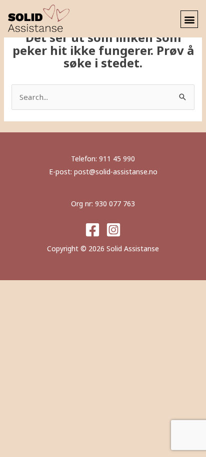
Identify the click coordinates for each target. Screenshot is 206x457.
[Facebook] (92, 229)
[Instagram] (113, 229)
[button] (189, 19)
